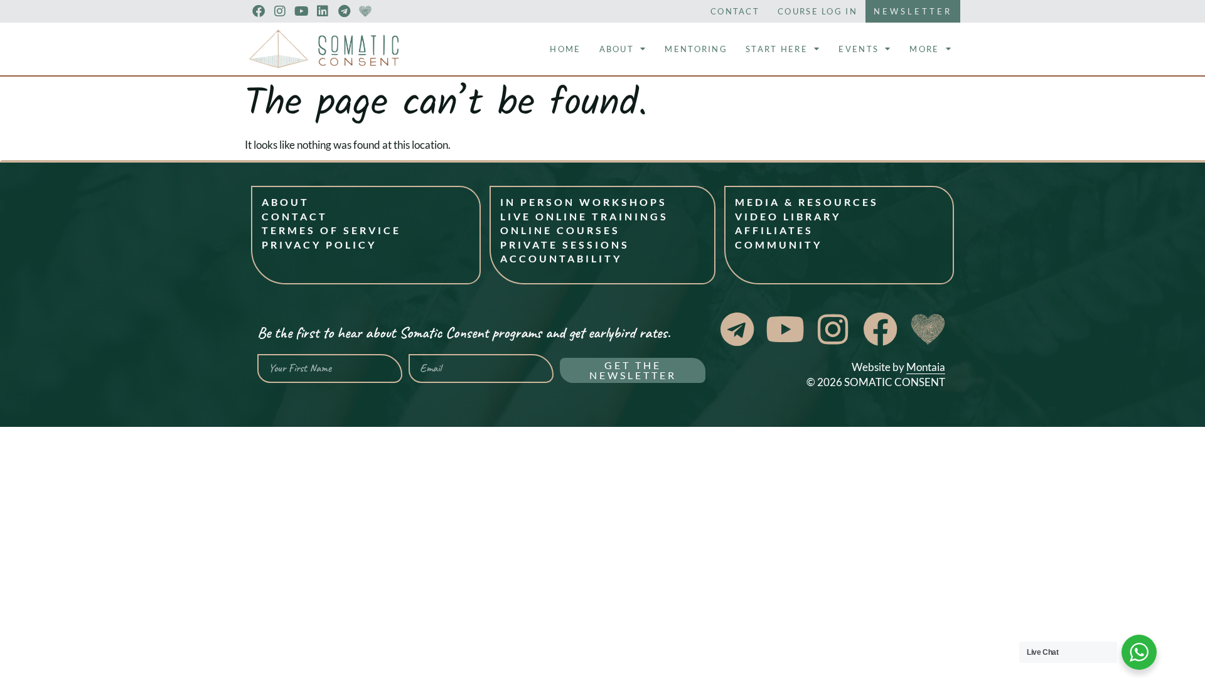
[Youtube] (301, 11)
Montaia (925, 367)
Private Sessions (564, 244)
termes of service (331, 230)
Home (565, 49)
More (924, 49)
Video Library (788, 216)
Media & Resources (807, 202)
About (617, 49)
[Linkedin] (322, 11)
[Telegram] (344, 11)
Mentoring (696, 49)
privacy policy (319, 244)
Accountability (561, 258)
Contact (734, 11)
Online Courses (560, 230)
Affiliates (774, 230)
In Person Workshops (583, 202)
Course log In (817, 11)
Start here (777, 49)
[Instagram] (280, 11)
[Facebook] (258, 11)
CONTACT (295, 216)
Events (858, 49)
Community (778, 244)
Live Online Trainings (584, 216)
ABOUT (285, 202)
